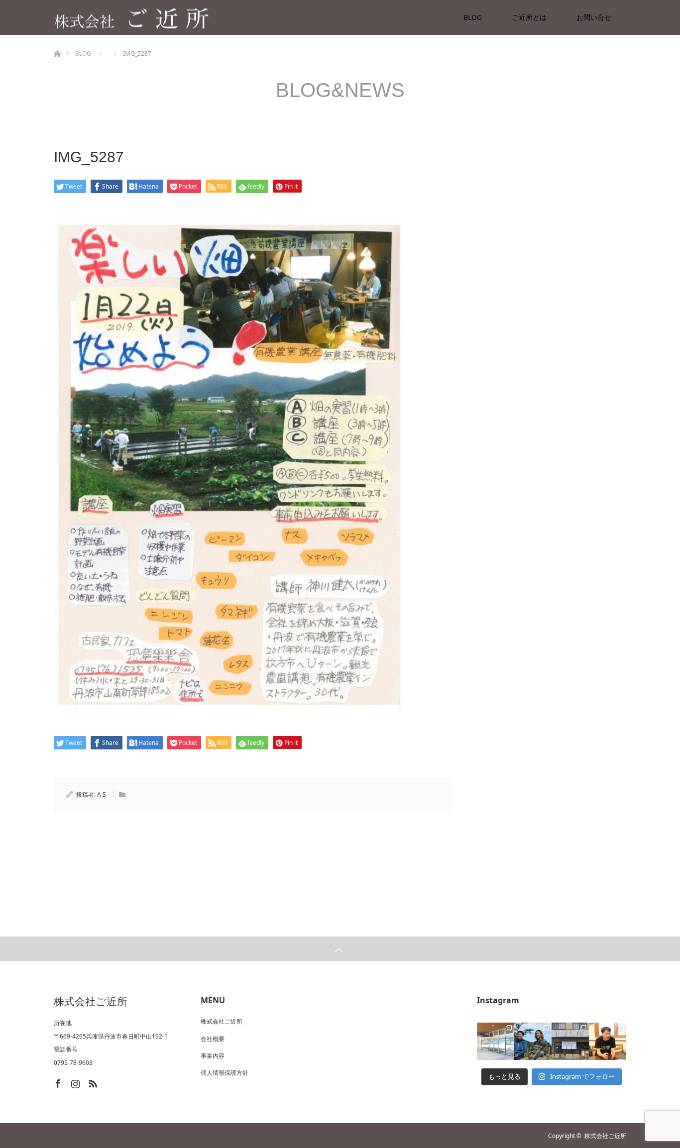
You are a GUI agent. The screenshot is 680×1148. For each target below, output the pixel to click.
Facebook (56, 1081)
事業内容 (213, 1055)
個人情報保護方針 (224, 1072)
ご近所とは (529, 17)
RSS (91, 1081)
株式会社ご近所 (221, 1021)
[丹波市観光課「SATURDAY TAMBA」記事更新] (570, 1041)
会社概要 (213, 1039)
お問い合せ (593, 17)
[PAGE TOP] (340, 949)
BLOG (472, 17)
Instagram (74, 1081)
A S (101, 794)
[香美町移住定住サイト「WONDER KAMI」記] (533, 1041)
